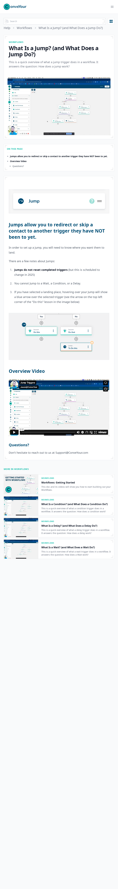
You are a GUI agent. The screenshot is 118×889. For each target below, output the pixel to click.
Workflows (24, 27)
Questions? (18, 166)
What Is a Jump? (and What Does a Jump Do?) (71, 27)
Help (7, 27)
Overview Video (18, 161)
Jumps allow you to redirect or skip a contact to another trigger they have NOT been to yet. (59, 156)
